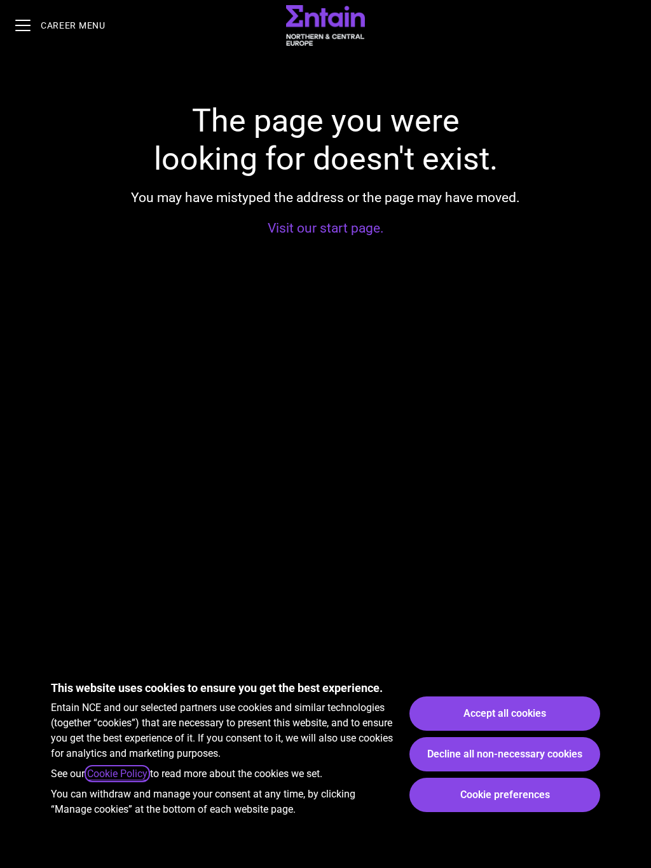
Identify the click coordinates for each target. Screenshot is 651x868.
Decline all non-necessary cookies (504, 754)
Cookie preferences (505, 795)
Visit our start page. (326, 228)
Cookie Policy (117, 774)
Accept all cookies (504, 713)
